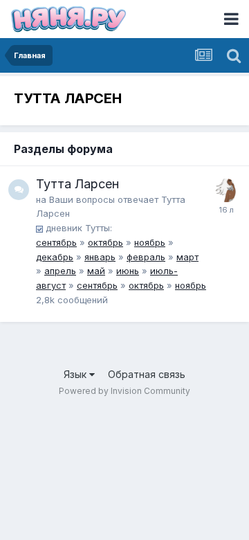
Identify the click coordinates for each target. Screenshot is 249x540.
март (187, 256)
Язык (76, 374)
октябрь (105, 242)
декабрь (54, 256)
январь (100, 256)
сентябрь (56, 242)
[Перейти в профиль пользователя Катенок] (226, 190)
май (96, 270)
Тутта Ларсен (77, 184)
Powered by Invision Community (124, 391)
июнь (127, 270)
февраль (146, 256)
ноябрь (149, 242)
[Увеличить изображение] (39, 227)
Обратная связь (146, 374)
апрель (60, 270)
